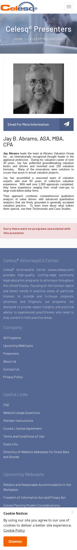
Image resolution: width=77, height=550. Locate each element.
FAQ (6, 405)
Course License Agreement (22, 428)
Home (18, 39)
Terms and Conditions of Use (23, 436)
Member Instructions (18, 420)
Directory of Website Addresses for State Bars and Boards (36, 454)
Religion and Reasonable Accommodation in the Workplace (37, 487)
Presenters (11, 353)
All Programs (12, 338)
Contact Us (11, 369)
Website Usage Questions (21, 413)
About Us (9, 361)
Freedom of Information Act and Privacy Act (34, 497)
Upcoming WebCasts (18, 345)
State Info (10, 444)
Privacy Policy (13, 377)
